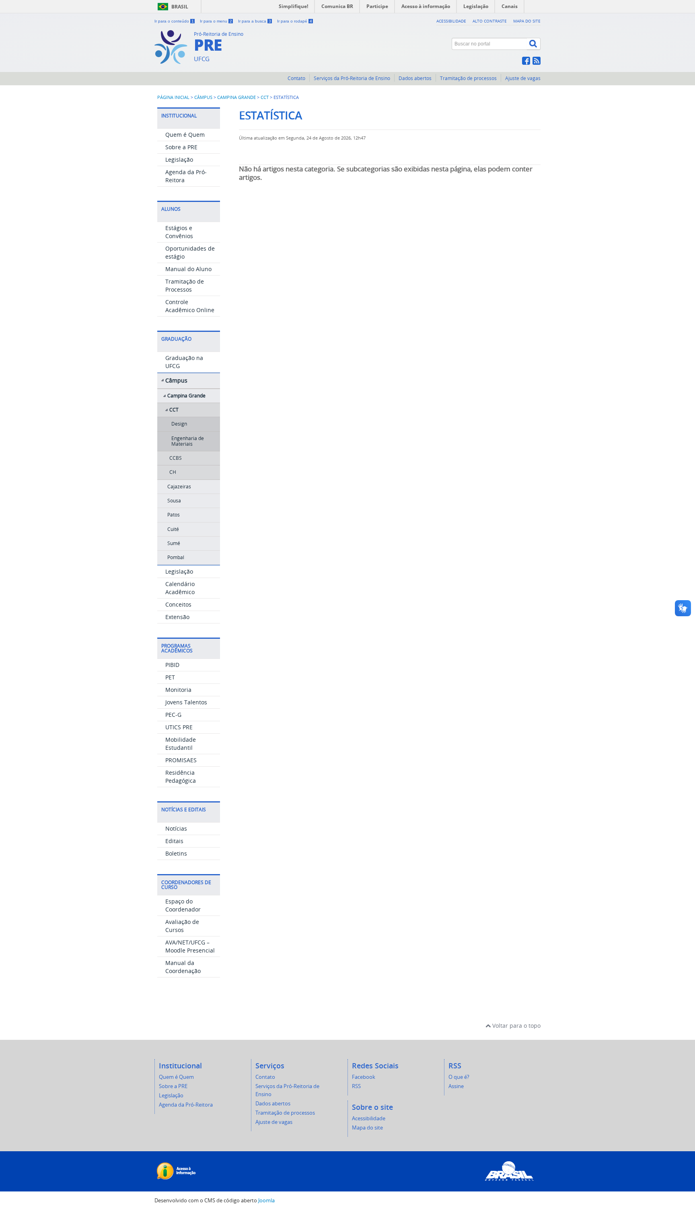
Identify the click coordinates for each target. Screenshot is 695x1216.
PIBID (172, 665)
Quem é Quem (185, 134)
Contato (296, 78)
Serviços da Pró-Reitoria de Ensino (352, 78)
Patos (173, 515)
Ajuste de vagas (523, 78)
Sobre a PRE (181, 147)
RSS (356, 1086)
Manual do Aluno (188, 269)
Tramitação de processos (468, 78)
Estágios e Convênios (179, 232)
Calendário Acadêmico (180, 588)
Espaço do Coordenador (183, 905)
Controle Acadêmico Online (189, 306)
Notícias (176, 828)
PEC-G (173, 714)
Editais (174, 841)
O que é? (458, 1077)
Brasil (179, 6)
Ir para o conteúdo (174, 21)
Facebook (363, 1077)
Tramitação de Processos (184, 285)
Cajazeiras (179, 487)
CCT (265, 97)
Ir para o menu (216, 21)
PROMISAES (181, 760)
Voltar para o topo (516, 1025)
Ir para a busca (254, 21)
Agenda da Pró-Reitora (186, 1104)
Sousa (174, 501)
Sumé (173, 543)
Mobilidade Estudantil (180, 743)
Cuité (173, 529)
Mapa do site (527, 21)
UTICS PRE (179, 727)
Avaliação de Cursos (182, 926)
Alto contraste (490, 21)
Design (179, 424)
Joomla (266, 1200)
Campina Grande (236, 97)
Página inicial (173, 97)
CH (172, 472)
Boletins (176, 853)
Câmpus (203, 97)
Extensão (177, 617)
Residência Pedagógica (180, 776)
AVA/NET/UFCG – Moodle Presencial (190, 946)
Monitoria (178, 689)
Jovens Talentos (186, 702)
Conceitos (178, 604)
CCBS (175, 458)
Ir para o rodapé (294, 21)
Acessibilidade (451, 21)
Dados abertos (415, 78)
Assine (456, 1086)
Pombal (175, 557)
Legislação (179, 159)
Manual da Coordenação (183, 967)
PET (170, 677)
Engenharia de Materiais (187, 441)
